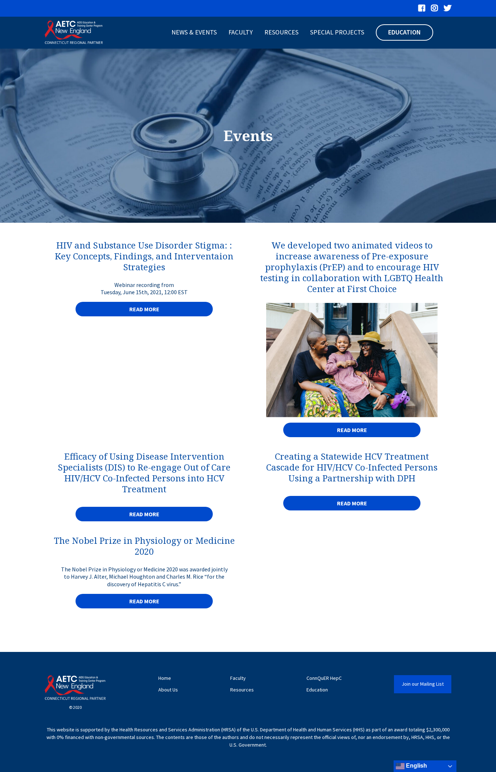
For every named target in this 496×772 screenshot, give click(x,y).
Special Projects (337, 32)
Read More (144, 309)
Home (164, 678)
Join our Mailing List (423, 684)
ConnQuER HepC (324, 678)
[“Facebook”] (421, 8)
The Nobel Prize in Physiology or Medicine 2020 (144, 545)
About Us (168, 690)
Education (404, 32)
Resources (281, 32)
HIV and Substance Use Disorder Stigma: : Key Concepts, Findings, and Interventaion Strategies (144, 256)
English (415, 766)
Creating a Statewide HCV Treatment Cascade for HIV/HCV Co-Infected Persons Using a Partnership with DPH (352, 467)
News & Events (194, 32)
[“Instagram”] (434, 8)
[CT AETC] (74, 32)
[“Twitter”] (447, 8)
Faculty (240, 32)
